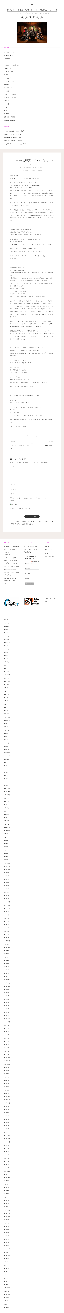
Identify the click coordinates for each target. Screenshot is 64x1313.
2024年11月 (7, 678)
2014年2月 (6, 1090)
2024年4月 (7, 701)
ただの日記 (6, 84)
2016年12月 (7, 980)
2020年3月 (7, 853)
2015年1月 (6, 1054)
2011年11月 (7, 1174)
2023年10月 (7, 720)
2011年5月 (6, 1194)
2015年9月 (6, 1028)
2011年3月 (6, 1200)
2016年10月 (7, 986)
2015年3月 (6, 1048)
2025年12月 (7, 639)
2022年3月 (7, 778)
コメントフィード (49, 553)
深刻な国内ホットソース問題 (11, 566)
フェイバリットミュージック (11, 97)
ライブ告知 (6, 100)
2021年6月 (7, 804)
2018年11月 (7, 905)
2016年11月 (7, 983)
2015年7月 (6, 1035)
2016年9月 (6, 989)
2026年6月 (7, 626)
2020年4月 (7, 850)
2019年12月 (7, 863)
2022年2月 (7, 782)
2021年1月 (6, 821)
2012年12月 (7, 1135)
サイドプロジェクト (9, 81)
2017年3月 (6, 970)
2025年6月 (7, 655)
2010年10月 (7, 1216)
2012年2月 (6, 1164)
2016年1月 (6, 1015)
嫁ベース (42, 435)
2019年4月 (6, 889)
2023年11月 (7, 717)
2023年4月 (7, 740)
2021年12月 (7, 788)
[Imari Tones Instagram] (34, 17)
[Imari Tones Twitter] (26, 17)
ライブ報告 (6, 104)
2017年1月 (6, 976)
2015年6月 (6, 1038)
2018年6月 (6, 921)
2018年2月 (6, 934)
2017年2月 (6, 973)
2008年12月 (7, 1288)
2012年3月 (6, 1161)
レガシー (6, 107)
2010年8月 (6, 1223)
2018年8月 (6, 915)
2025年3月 (7, 665)
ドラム (29, 435)
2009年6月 (7, 1268)
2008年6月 (7, 1307)
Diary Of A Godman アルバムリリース (14, 140)
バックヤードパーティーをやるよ (12, 134)
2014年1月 (6, 1093)
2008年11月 (7, 1291)
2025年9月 (7, 645)
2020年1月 (7, 860)
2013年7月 (6, 1113)
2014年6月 (6, 1077)
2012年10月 (7, 1142)
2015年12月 (7, 1018)
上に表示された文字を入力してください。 (20, 508)
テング (6, 575)
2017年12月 (7, 941)
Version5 (24, 435)
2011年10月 (7, 1177)
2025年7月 (7, 652)
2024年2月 (7, 707)
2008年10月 (7, 1294)
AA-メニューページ (9, 52)
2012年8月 (6, 1145)
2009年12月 (7, 1249)
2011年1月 (6, 1207)
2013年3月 (6, 1125)
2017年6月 (6, 960)
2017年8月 (6, 954)
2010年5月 (6, 1232)
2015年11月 (7, 1022)
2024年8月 (7, 688)
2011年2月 (6, 1203)
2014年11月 (7, 1061)
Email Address (29, 563)
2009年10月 (7, 1255)
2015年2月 (6, 1051)
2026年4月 (7, 632)
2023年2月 (7, 746)
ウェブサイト (7, 75)
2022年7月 (7, 765)
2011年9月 (6, 1181)
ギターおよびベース (9, 78)
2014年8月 (6, 1070)
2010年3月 (6, 1239)
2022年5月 (7, 772)
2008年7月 (7, 1304)
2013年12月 (7, 1096)
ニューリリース (8, 88)
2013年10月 (7, 1103)
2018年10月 (7, 908)
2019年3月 (6, 892)
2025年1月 (6, 671)
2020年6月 (7, 843)
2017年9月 (6, 950)
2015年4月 (6, 1044)
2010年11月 (7, 1213)
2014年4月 (6, 1083)
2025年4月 (7, 662)
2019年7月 (6, 879)
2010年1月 (6, 1246)
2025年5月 (7, 658)
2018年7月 (6, 918)
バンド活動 (6, 91)
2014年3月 (6, 1087)
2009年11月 (7, 1252)
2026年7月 (7, 623)
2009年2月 (7, 1281)
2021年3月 (6, 814)
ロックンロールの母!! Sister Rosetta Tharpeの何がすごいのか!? (11, 549)
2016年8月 (6, 993)
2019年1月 (6, 898)
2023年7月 (6, 730)
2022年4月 (7, 775)
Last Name (27, 573)
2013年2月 (6, 1129)
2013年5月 (6, 1119)
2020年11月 (7, 827)
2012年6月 (6, 1151)
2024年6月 (7, 694)
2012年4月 (6, 1158)
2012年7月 (6, 1148)
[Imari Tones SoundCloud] (37, 17)
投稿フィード (48, 550)
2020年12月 (7, 824)
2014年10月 (7, 1064)
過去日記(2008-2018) (9, 120)
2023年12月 (7, 714)
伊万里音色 (6, 113)
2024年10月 (7, 681)
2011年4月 (6, 1197)
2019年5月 (6, 886)
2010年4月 (6, 1236)
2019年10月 (7, 869)
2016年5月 (6, 1002)
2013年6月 (6, 1116)
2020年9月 (7, 834)
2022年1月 (7, 785)
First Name (27, 568)
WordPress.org (49, 556)
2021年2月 (7, 817)
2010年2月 (6, 1242)
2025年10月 (7, 642)
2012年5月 (6, 1155)
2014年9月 (6, 1067)
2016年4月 (6, 1005)
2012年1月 (6, 1168)
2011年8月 (6, 1184)
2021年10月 (7, 795)
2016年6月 (6, 999)
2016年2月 (6, 1012)
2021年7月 (6, 801)
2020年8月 (7, 837)
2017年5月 (6, 963)
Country (27, 578)
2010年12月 (7, 1210)
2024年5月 (7, 697)
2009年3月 (7, 1278)
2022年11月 (7, 756)
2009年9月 (7, 1258)
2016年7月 (6, 996)
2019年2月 (6, 895)
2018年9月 (6, 911)
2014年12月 (7, 1057)
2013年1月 (6, 1132)
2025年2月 (7, 668)
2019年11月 (7, 866)
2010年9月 (6, 1220)
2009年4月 (7, 1275)
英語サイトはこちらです (51, 601)
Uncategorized (8, 68)
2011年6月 (6, 1190)
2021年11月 (7, 791)
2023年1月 (6, 749)
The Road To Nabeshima (11, 65)
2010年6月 (6, 1229)
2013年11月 (7, 1100)
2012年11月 (7, 1138)
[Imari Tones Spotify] (41, 17)
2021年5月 (7, 808)
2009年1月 (7, 1284)
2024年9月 (7, 684)
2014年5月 (6, 1080)
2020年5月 (7, 847)
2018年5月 (6, 924)
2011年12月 (7, 1171)
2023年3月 (6, 743)
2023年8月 (7, 727)
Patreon (6, 62)
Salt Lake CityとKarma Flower (13, 137)
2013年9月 (6, 1106)
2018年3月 (6, 931)
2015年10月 (7, 1025)
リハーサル (35, 435)
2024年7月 (7, 691)
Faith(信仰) (7, 58)
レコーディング (8, 110)
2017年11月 (7, 944)
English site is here (50, 598)
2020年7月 (7, 840)
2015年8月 (6, 1031)
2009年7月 (7, 1265)
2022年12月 (7, 753)
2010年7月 (6, 1226)
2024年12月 (7, 675)
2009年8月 (7, 1262)
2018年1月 (6, 937)
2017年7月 (6, 957)
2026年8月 (7, 620)
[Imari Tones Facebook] (22, 17)
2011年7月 (6, 1187)
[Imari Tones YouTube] (30, 17)
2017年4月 (6, 967)
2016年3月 (6, 1009)
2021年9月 (7, 798)
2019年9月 (6, 872)
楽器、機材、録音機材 (9, 117)
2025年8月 (7, 649)
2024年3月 (7, 704)
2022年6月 (7, 769)
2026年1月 (7, 636)
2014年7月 (6, 1074)
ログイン (47, 546)
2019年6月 (6, 882)
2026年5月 (7, 629)
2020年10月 (7, 830)
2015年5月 (6, 1041)
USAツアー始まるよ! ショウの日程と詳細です (16, 131)
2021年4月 (7, 811)
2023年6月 (7, 733)
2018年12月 (7, 902)
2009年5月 (7, 1271)
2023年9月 (7, 723)
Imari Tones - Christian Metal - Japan (32, 10)
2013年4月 (6, 1122)
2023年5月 (7, 736)
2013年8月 (6, 1109)
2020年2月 (7, 856)
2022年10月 (7, 759)
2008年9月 (7, 1297)
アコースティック (8, 71)
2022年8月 (7, 762)
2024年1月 (7, 710)
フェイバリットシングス (10, 94)
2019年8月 (6, 876)
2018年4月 (6, 928)
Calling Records (8, 55)
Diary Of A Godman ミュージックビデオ (15, 144)
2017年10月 (7, 947)
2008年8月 (7, 1301)
